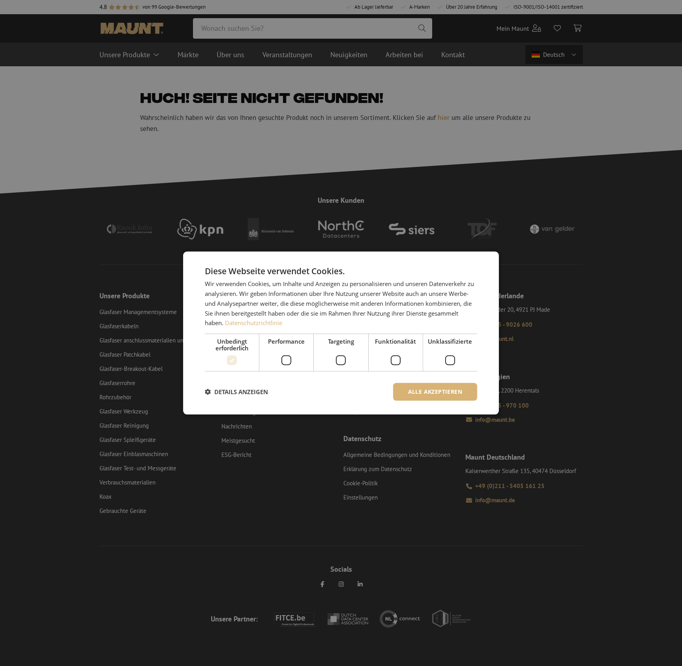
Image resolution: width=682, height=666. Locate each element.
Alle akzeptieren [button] (435, 391)
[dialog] (341, 333)
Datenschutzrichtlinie (253, 323)
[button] (236, 391)
